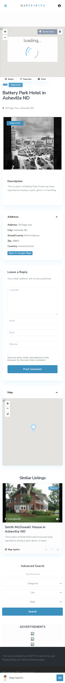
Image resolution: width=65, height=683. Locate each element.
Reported (15, 84)
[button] (39, 433)
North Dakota (31, 235)
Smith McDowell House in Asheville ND (25, 529)
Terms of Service (29, 659)
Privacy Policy (9, 659)
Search (32, 611)
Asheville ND (27, 108)
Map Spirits (16, 677)
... (47, 540)
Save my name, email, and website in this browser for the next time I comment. (28, 358)
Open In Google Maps (20, 253)
